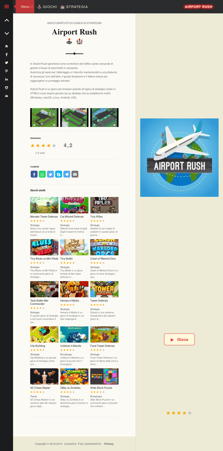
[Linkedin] (6, 79)
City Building (37, 346)
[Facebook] (34, 174)
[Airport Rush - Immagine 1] (44, 117)
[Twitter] (50, 174)
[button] (6, 6)
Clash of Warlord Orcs (103, 258)
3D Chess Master (40, 388)
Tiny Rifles (96, 216)
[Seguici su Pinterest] (6, 71)
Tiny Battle (66, 258)
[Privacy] (6, 87)
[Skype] (58, 174)
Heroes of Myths (69, 300)
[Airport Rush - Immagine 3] (104, 117)
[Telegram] (66, 174)
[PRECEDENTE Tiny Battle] (6, 32)
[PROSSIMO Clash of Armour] (6, 19)
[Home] (6, 46)
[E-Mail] (75, 174)
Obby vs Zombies (70, 388)
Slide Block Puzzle (101, 388)
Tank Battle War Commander (39, 302)
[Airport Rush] (179, 157)
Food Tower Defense (102, 346)
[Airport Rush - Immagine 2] (74, 117)
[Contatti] (6, 96)
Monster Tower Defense (44, 216)
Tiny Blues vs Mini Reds (44, 258)
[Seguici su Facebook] (6, 54)
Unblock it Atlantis (70, 346)
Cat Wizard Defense (72, 216)
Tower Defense (99, 300)
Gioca (179, 339)
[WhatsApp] (42, 174)
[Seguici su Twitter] (6, 62)
